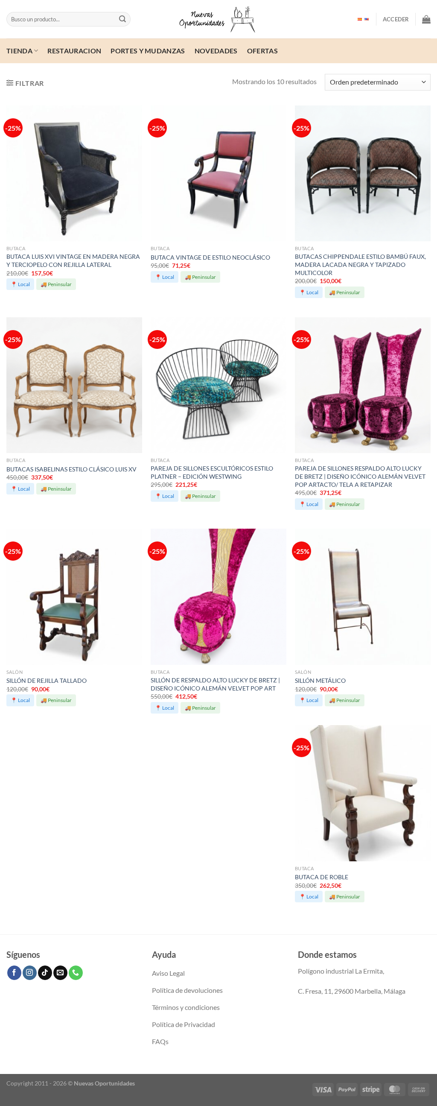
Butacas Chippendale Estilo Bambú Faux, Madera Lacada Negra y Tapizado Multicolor (360, 264)
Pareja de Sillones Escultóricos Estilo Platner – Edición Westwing (212, 472)
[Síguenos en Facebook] (14, 973)
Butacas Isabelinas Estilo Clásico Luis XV (71, 469)
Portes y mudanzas (148, 51)
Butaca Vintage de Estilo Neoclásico (210, 257)
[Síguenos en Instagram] (30, 973)
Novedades (216, 51)
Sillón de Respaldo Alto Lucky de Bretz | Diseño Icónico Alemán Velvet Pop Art (215, 684)
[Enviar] (122, 19)
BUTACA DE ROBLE (321, 877)
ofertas (262, 51)
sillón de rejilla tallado (46, 680)
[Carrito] (426, 19)
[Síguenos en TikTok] (45, 973)
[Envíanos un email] (60, 973)
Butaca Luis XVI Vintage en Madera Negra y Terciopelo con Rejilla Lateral (73, 260)
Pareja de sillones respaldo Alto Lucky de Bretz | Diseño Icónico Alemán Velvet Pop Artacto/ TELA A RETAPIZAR (360, 476)
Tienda (19, 51)
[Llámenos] (76, 973)
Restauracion (74, 51)
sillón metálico (320, 680)
